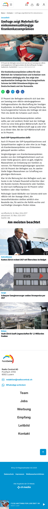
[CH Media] (24, 487)
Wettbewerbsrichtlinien (35, 474)
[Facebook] (17, 91)
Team (24, 393)
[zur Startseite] (5, 4)
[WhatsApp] (3, 91)
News (3, 13)
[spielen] (44, 504)
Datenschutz (9, 474)
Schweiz (10, 13)
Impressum (20, 474)
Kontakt (24, 433)
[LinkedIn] (22, 91)
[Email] (13, 91)
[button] (37, 4)
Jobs (24, 401)
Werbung (24, 409)
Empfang (24, 417)
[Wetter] (32, 4)
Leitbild (24, 425)
